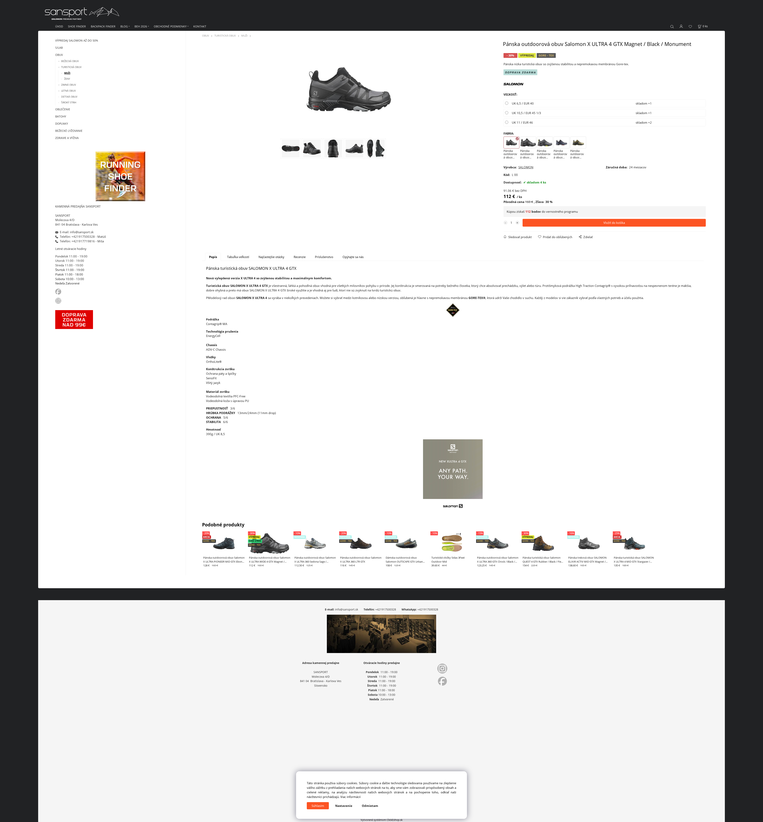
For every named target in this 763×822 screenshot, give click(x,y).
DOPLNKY (61, 123)
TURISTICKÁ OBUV (71, 67)
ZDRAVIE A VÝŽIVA (67, 138)
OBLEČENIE (62, 109)
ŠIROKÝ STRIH (68, 102)
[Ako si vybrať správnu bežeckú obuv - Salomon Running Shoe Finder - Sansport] (120, 176)
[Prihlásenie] (681, 26)
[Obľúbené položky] (690, 26)
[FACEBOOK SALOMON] (58, 291)
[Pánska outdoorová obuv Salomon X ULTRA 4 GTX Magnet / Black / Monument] (348, 89)
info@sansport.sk (346, 609)
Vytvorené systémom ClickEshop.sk (382, 820)
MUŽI (67, 73)
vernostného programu (562, 212)
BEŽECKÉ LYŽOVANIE (68, 131)
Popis (213, 257)
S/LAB (59, 47)
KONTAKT (199, 26)
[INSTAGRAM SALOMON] (58, 300)
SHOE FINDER (77, 26)
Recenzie (300, 257)
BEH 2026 (141, 26)
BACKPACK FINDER (103, 26)
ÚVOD (59, 26)
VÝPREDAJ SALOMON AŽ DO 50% (76, 40)
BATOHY (60, 116)
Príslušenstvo (324, 257)
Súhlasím (318, 806)
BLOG (124, 26)
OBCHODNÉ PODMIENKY (170, 26)
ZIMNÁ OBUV (68, 84)
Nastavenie (343, 806)
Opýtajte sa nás (353, 257)
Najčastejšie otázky (271, 257)
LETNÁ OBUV (68, 90)
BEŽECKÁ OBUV (70, 61)
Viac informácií (350, 797)
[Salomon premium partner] (513, 84)
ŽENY (67, 79)
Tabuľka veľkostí (238, 257)
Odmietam (370, 806)
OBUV (59, 55)
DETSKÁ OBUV (69, 96)
